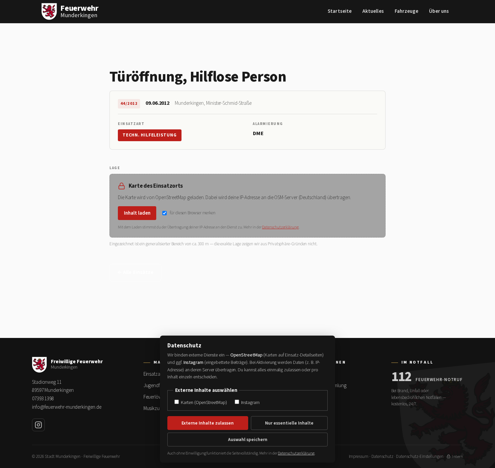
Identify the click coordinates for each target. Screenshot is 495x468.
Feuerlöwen (155, 397)
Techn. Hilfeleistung (150, 135)
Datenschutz (382, 457)
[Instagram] (38, 424)
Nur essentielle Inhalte (289, 423)
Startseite (340, 11)
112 (401, 377)
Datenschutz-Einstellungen (419, 457)
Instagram (250, 402)
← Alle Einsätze (135, 272)
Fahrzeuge (407, 11)
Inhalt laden (137, 213)
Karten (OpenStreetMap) (203, 402)
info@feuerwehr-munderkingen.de (66, 407)
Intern (457, 457)
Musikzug (152, 408)
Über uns (439, 11)
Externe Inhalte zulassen (208, 423)
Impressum (358, 457)
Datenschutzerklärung (280, 227)
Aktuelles (373, 11)
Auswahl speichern (247, 439)
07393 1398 (43, 398)
